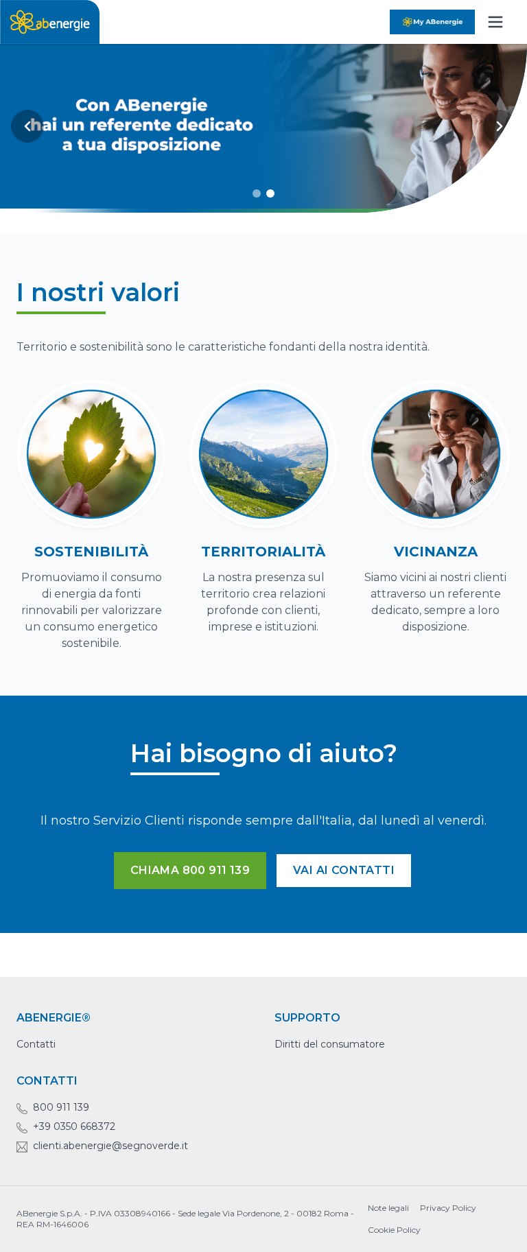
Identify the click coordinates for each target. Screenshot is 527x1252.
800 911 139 (61, 1107)
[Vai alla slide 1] (257, 193)
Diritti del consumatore (329, 1044)
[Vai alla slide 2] (270, 193)
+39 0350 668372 (74, 1126)
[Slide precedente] (27, 126)
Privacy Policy (448, 1208)
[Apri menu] (495, 22)
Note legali (388, 1208)
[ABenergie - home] (49, 22)
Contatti (36, 1044)
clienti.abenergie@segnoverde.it (110, 1145)
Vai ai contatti (344, 870)
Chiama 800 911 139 (190, 870)
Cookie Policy (394, 1230)
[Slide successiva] (499, 126)
